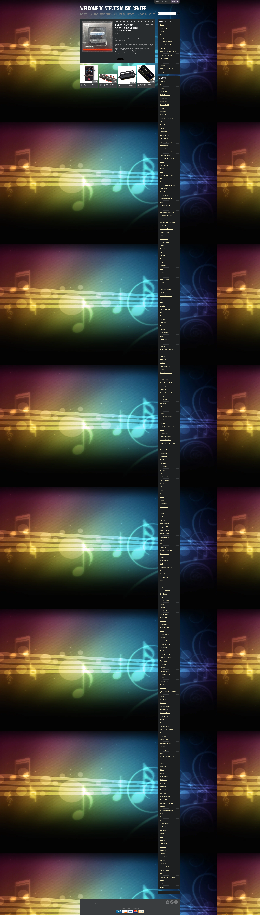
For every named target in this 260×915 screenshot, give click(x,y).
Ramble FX (163, 641)
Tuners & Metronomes (166, 68)
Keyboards (163, 48)
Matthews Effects (165, 537)
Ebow (161, 299)
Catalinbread (163, 188)
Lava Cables (163, 503)
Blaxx (162, 162)
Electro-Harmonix (165, 309)
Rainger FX (163, 637)
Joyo (161, 473)
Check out (175, 1)
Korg (161, 493)
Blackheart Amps (165, 155)
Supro (162, 760)
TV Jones (163, 817)
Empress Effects (165, 319)
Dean (161, 235)
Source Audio (164, 739)
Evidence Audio (164, 332)
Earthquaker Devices (166, 296)
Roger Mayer (164, 681)
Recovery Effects (165, 644)
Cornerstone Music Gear (167, 212)
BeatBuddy (163, 131)
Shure (162, 719)
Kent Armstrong (164, 480)
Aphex (162, 108)
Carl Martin (163, 182)
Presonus (163, 621)
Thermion (163, 786)
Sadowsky (163, 696)
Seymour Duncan (165, 713)
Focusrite (163, 353)
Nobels (162, 580)
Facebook (176, 902)
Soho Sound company (166, 729)
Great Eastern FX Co (166, 383)
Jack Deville (163, 450)
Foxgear (162, 356)
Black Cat (163, 148)
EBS (161, 302)
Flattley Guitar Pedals (166, 349)
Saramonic (163, 699)
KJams (162, 487)
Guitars (162, 35)
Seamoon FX (164, 709)
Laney (162, 500)
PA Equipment (164, 58)
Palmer (162, 604)
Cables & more (164, 28)
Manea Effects (164, 530)
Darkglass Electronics (166, 229)
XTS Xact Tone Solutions (167, 877)
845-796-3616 (86, 14)
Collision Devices (165, 205)
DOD (161, 269)
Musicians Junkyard (166, 567)
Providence (163, 624)
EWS (161, 336)
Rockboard (163, 664)
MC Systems (164, 544)
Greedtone (163, 386)
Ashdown (163, 111)
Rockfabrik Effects (165, 674)
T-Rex (162, 770)
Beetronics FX (164, 135)
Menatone (163, 547)
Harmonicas (163, 38)
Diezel (162, 245)
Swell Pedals (164, 766)
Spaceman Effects (165, 743)
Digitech (162, 249)
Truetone (162, 806)
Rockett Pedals (164, 671)
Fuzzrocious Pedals (166, 366)
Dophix (162, 272)
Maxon (162, 540)
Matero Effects (164, 534)
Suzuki (162, 763)
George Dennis (164, 379)
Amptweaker (163, 91)
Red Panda (163, 647)
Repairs (152, 14)
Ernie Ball (163, 326)
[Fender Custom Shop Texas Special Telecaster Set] (97, 36)
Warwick (162, 860)
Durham (162, 286)
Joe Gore (163, 470)
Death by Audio (164, 242)
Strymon (162, 746)
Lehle (161, 510)
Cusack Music (164, 219)
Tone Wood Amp (165, 796)
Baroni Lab (163, 125)
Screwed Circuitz (165, 706)
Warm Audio (163, 857)
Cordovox (163, 209)
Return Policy (119, 14)
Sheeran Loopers (165, 716)
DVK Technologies (165, 289)
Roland (162, 684)
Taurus (162, 773)
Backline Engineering (166, 118)
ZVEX (162, 887)
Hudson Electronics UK (167, 426)
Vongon (162, 840)
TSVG (162, 813)
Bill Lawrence (164, 145)
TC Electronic (164, 776)
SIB (161, 723)
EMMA (162, 316)
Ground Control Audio (166, 393)
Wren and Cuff (164, 867)
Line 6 (162, 513)
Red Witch (163, 651)
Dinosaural (163, 259)
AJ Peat (162, 81)
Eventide (162, 329)
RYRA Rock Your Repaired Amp (168, 692)
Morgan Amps (164, 560)
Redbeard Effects (165, 654)
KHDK (162, 483)
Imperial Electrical (165, 436)
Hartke (162, 413)
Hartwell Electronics (166, 416)
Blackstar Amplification (167, 158)
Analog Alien (163, 98)
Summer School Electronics (168, 756)
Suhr (161, 753)
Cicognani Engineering (166, 198)
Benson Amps (164, 138)
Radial (162, 631)
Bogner (162, 168)
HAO (161, 406)
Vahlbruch (163, 827)
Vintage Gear (164, 72)
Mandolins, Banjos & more (168, 51)
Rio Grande (163, 661)
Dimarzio (162, 255)
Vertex (162, 833)
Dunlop (162, 282)
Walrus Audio (164, 850)
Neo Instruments (165, 577)
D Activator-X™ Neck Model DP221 (144, 85)
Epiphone (163, 322)
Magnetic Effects (165, 527)
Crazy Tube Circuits (166, 215)
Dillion (162, 252)
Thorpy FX (163, 790)
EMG (161, 312)
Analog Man (163, 101)
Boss (161, 172)
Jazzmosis (131, 14)
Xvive (162, 880)
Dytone (162, 292)
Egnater (162, 306)
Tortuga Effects (164, 800)
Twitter (172, 902)
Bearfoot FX (163, 128)
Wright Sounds (164, 870)
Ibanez (162, 430)
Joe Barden (163, 463)
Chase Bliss (163, 192)
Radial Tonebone (165, 634)
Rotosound (163, 688)
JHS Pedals (163, 460)
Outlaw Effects (164, 601)
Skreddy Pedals (165, 726)
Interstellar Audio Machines (168, 443)
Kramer (162, 497)
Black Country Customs (167, 152)
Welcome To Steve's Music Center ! (114, 8)
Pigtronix (162, 607)
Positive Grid (164, 617)
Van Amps (163, 830)
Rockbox (162, 668)
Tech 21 (162, 783)
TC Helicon (163, 780)
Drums (162, 31)
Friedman (163, 359)
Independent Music (165, 45)
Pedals (162, 62)
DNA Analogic (164, 265)
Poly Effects (163, 611)
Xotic (161, 873)
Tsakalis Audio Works (166, 810)
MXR (161, 570)
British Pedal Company (167, 175)
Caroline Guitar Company (167, 185)
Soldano (162, 733)
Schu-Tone (163, 703)
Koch (161, 490)
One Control (163, 594)
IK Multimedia (164, 433)
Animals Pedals (164, 105)
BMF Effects (164, 165)
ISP (161, 446)
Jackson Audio (164, 453)
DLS (161, 262)
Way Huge (163, 863)
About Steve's (106, 14)
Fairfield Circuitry (165, 339)
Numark (162, 584)
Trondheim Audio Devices (167, 803)
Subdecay (163, 750)
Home (96, 14)
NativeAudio (163, 574)
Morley (162, 564)
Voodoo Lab (163, 843)
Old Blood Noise (165, 590)
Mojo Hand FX (164, 554)
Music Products (165, 21)
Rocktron (162, 678)
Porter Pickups (164, 614)
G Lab (162, 369)
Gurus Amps (163, 399)
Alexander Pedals (165, 85)
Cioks (162, 202)
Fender (117, 33)
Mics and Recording (166, 55)
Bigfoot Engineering (166, 142)
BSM (161, 178)
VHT (161, 837)
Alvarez (162, 88)
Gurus (162, 396)
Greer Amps (163, 389)
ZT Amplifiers (164, 884)
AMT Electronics (165, 95)
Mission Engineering (166, 550)
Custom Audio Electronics (167, 222)
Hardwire (162, 410)
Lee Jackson (164, 507)
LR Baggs (163, 520)
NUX (161, 587)
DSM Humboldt (164, 279)
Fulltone (162, 363)
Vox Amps (163, 847)
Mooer (162, 557)
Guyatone (163, 403)
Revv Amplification (165, 657)
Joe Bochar (163, 466)
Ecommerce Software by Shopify (90, 903)
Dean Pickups (164, 239)
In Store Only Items (166, 41)
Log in (157, 1)
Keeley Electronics (165, 477)
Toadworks (163, 793)
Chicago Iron (164, 195)
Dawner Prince (164, 232)
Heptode (162, 423)
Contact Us (142, 14)
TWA (161, 820)
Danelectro (163, 225)
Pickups (162, 65)
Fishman (162, 346)
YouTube (167, 902)
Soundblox (163, 736)
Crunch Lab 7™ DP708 (126, 86)
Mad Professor (164, 523)
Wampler (162, 853)
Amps (162, 25)
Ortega (162, 597)
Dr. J (161, 276)
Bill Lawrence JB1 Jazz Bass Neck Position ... (107, 85)
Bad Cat (162, 121)
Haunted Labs (164, 420)
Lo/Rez (162, 517)
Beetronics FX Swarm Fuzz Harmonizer (87, 85)
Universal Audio (164, 823)
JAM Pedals (163, 456)
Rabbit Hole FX (164, 627)
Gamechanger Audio (166, 373)
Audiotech (163, 115)
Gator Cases (164, 376)
